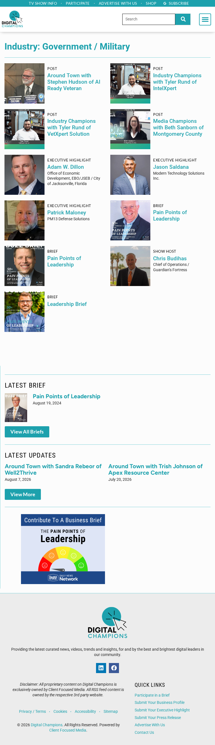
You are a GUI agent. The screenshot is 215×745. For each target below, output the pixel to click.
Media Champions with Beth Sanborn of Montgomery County (178, 127)
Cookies (60, 711)
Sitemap (111, 711)
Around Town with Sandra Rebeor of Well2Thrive (53, 469)
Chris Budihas (170, 258)
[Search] (182, 19)
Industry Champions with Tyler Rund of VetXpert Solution (71, 127)
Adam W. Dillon (65, 167)
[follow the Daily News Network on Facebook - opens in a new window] (114, 668)
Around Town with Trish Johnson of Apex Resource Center (155, 469)
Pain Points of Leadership (170, 215)
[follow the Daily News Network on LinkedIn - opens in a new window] (101, 668)
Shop (151, 3)
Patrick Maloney (66, 212)
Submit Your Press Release (158, 717)
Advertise (118, 3)
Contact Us (144, 732)
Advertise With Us (150, 725)
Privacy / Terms (32, 711)
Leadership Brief (67, 304)
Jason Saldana (171, 167)
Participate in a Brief (152, 695)
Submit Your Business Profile (159, 702)
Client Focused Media (67, 730)
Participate (78, 3)
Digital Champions (46, 725)
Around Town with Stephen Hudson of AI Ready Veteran (73, 82)
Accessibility (85, 711)
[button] (205, 19)
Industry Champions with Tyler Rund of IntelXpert (177, 82)
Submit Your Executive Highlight (162, 710)
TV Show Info (43, 3)
